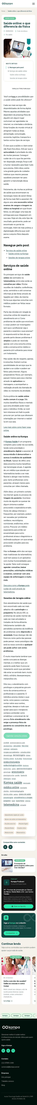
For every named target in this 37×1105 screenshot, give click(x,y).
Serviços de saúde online (17, 71)
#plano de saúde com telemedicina (15, 819)
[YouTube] (13, 1051)
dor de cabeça (18, 758)
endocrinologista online (13, 765)
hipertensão (24, 775)
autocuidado (17, 746)
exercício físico (7, 769)
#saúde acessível (10, 824)
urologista (23, 805)
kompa (14, 778)
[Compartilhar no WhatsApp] (5, 847)
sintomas (27, 801)
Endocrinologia (27, 758)
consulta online (25, 752)
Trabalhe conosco (7, 1081)
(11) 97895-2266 (7, 1063)
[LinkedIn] (8, 1051)
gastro (14, 769)
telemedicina (11, 804)
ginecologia (7, 772)
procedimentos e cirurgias (23, 797)
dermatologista (19, 755)
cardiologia (6, 749)
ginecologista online (9, 775)
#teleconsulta (9, 833)
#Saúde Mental (9, 828)
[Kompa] (7, 3)
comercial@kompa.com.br (10, 1067)
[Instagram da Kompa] (10, 847)
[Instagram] (3, 1051)
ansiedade (6, 742)
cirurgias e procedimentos (11, 752)
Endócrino (26, 765)
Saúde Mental (20, 801)
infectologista (7, 778)
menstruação (26, 783)
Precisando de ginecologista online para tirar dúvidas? (24, 866)
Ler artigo (7, 1001)
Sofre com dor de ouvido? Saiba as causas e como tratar (15, 983)
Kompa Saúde (9, 18)
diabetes (28, 755)
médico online (11, 787)
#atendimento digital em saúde (14, 815)
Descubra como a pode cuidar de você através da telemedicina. (16, 588)
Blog (3, 1085)
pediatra (16, 794)
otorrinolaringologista (17, 791)
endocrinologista (12, 761)
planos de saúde (25, 794)
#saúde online (21, 828)
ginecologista (18, 771)
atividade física (8, 746)
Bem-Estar (25, 746)
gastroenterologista (24, 768)
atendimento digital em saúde (17, 742)
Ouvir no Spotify (19, 906)
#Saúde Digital (23, 824)
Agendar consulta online (16, 736)
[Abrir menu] (33, 4)
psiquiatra (7, 801)
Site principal (5, 1077)
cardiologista (13, 749)
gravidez (17, 775)
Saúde (13, 801)
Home (3, 11)
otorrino (6, 791)
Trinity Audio (23, 88)
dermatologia (8, 755)
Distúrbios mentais (9, 758)
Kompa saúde (13, 782)
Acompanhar (10, 933)
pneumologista (8, 798)
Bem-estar (16, 957)
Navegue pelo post (16, 67)
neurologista (23, 788)
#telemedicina (21, 833)
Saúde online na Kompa (17, 75)
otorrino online (8, 794)
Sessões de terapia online (18, 78)
